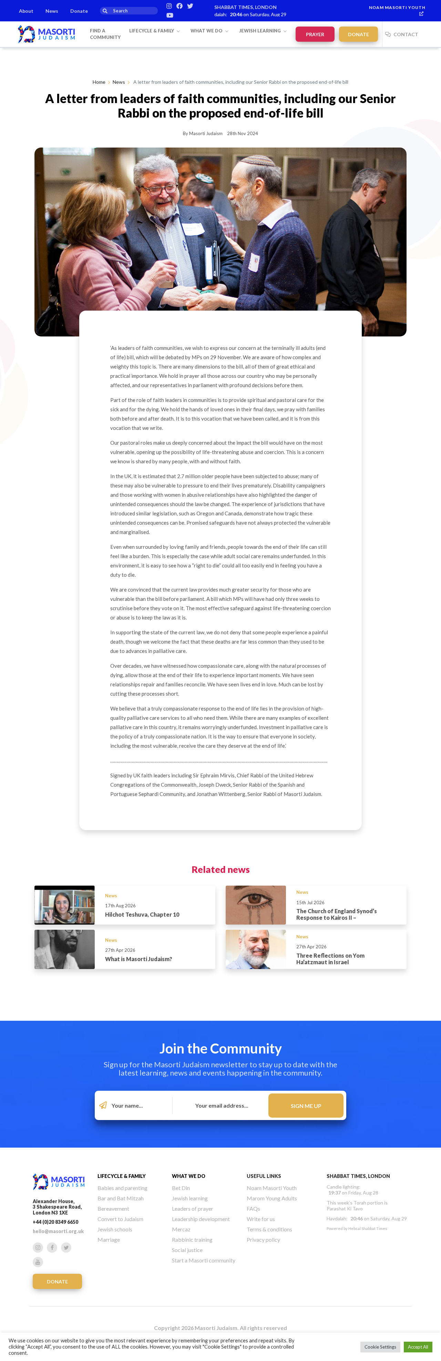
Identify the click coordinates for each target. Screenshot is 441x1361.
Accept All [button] (418, 1347)
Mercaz (181, 1229)
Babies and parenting (122, 1187)
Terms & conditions (269, 1229)
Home (99, 82)
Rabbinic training (192, 1239)
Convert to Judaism (120, 1219)
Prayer (315, 34)
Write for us (261, 1219)
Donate (79, 11)
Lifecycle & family (152, 30)
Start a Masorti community (203, 1260)
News (51, 11)
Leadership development (201, 1219)
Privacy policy (263, 1239)
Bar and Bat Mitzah (121, 1198)
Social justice (187, 1250)
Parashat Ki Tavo (345, 1208)
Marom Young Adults (272, 1198)
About (26, 11)
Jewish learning (260, 30)
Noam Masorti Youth (397, 7)
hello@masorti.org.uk (58, 1231)
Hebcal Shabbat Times (367, 1228)
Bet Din (181, 1187)
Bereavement (113, 1208)
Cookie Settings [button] (380, 1347)
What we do (207, 30)
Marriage (109, 1239)
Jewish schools (115, 1229)
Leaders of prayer (192, 1208)
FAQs (253, 1208)
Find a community (105, 34)
